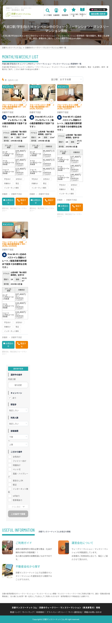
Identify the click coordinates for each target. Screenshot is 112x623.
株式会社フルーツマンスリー (14, 209)
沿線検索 (56, 15)
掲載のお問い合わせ (93, 612)
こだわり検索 (74, 15)
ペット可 (16, 469)
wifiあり (16, 495)
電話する (23, 201)
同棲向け (16, 465)
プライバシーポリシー (56, 612)
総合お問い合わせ (98, 13)
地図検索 (65, 15)
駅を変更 (18, 385)
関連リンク (15, 612)
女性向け (16, 456)
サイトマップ (28, 612)
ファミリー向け (19, 460)
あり (14, 397)
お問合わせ (9, 201)
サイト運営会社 (75, 612)
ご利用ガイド (82, 15)
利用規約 (40, 612)
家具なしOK (18, 480)
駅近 (15, 484)
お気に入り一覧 (99, 9)
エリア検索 (48, 15)
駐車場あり (17, 500)
